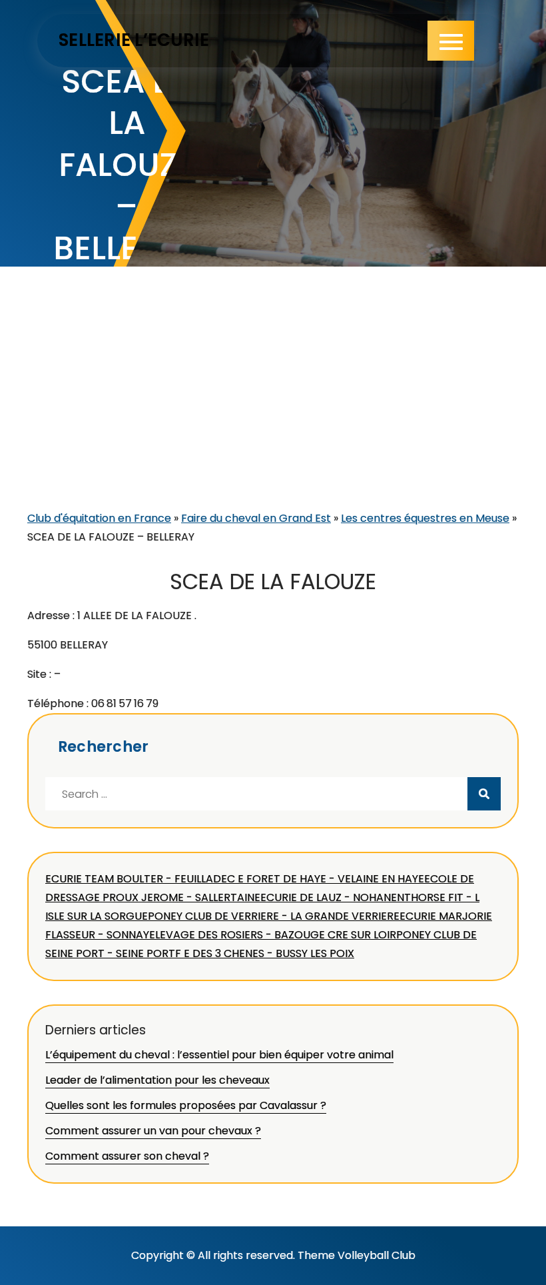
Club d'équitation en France (99, 518)
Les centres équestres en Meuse (425, 518)
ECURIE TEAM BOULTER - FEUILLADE (136, 878)
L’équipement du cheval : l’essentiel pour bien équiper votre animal (219, 1054)
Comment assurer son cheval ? (127, 1156)
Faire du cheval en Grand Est (256, 518)
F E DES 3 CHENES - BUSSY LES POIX (264, 953)
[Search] (484, 793)
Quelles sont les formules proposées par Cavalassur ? (185, 1105)
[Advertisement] (273, 409)
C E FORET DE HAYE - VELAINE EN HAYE (325, 878)
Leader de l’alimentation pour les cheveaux (157, 1080)
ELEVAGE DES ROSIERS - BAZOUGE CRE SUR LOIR (272, 934)
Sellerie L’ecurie (134, 40)
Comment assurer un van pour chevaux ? (153, 1130)
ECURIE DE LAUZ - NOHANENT (335, 897)
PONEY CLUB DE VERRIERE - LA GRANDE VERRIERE (274, 916)
